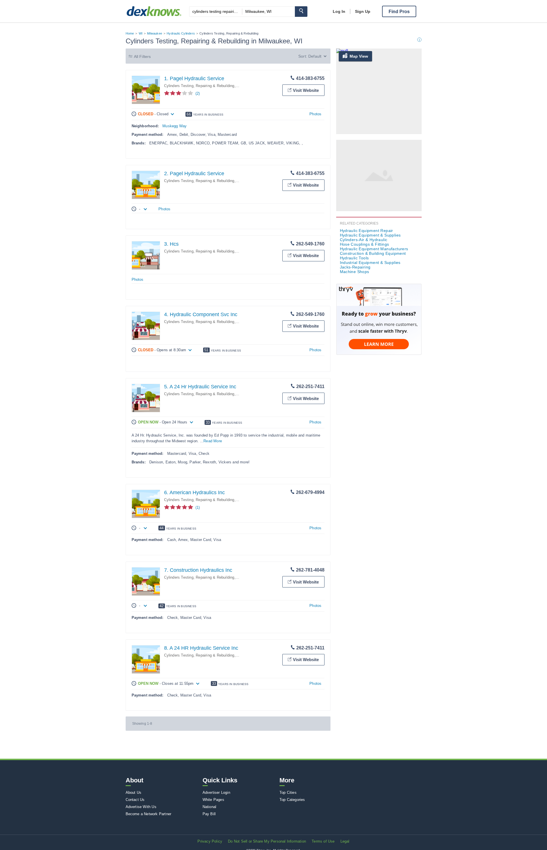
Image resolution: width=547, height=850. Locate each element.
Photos (315, 114)
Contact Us (135, 799)
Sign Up (362, 11)
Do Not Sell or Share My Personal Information (267, 841)
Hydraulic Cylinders (181, 33)
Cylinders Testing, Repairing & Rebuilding (199, 86)
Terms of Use (323, 841)
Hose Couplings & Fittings (364, 244)
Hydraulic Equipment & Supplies (370, 235)
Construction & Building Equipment (373, 253)
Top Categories (292, 799)
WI (140, 33)
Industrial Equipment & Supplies (370, 262)
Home (130, 33)
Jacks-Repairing (355, 267)
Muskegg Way (174, 126)
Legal (345, 841)
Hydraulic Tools (354, 258)
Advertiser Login (216, 792)
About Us (134, 792)
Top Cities (288, 792)
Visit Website (306, 90)
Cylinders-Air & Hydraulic (363, 239)
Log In (339, 11)
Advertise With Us (141, 807)
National (210, 807)
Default (314, 56)
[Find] (301, 11)
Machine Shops (354, 271)
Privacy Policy (209, 841)
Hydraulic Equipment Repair (366, 230)
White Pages (213, 799)
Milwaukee (154, 33)
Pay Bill (209, 814)
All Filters (142, 56)
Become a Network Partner (149, 814)
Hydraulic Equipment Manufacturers (374, 249)
